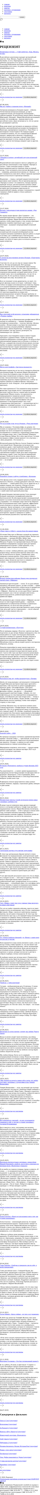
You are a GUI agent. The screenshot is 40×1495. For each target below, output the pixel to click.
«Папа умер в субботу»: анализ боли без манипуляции (19, 531)
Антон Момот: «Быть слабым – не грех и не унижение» (19, 1314)
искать (22, 17)
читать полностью (6, 97)
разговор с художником (12, 10)
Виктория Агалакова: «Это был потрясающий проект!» (19, 1361)
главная (6, 4)
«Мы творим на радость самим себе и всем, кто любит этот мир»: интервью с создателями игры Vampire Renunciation (19, 1082)
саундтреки (8, 12)
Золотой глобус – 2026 (8, 733)
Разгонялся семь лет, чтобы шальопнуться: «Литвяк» (18, 678)
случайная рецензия (30, 97)
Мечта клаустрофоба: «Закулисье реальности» (16, 367)
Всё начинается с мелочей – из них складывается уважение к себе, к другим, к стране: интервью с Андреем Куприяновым (17, 1122)
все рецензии (17, 97)
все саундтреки (5, 1470)
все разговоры (18, 1111)
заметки (7, 8)
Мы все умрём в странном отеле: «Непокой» (15, 106)
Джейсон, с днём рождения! (10, 983)
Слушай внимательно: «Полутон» (12, 627)
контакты (7, 13)
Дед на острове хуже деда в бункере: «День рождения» (19, 423)
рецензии (7, 6)
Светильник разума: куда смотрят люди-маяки (16, 850)
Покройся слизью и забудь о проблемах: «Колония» (18, 476)
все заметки (17, 758)
